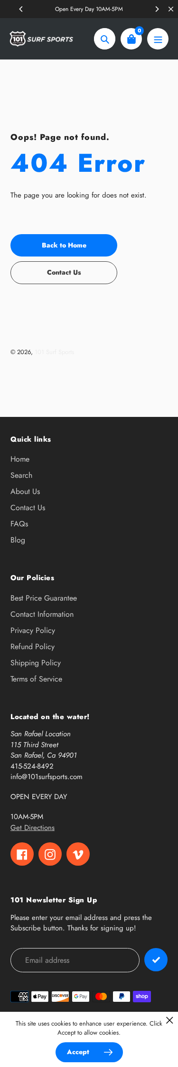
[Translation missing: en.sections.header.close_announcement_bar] (171, 9)
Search (21, 475)
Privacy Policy (32, 630)
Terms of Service (36, 678)
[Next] (156, 9)
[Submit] (156, 959)
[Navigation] (158, 38)
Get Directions (32, 827)
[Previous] (21, 9)
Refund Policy (32, 646)
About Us (25, 491)
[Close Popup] (170, 1020)
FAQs (19, 523)
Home (19, 459)
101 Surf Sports (54, 351)
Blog (17, 539)
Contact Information (42, 614)
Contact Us (27, 507)
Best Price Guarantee (43, 598)
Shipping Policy (35, 662)
